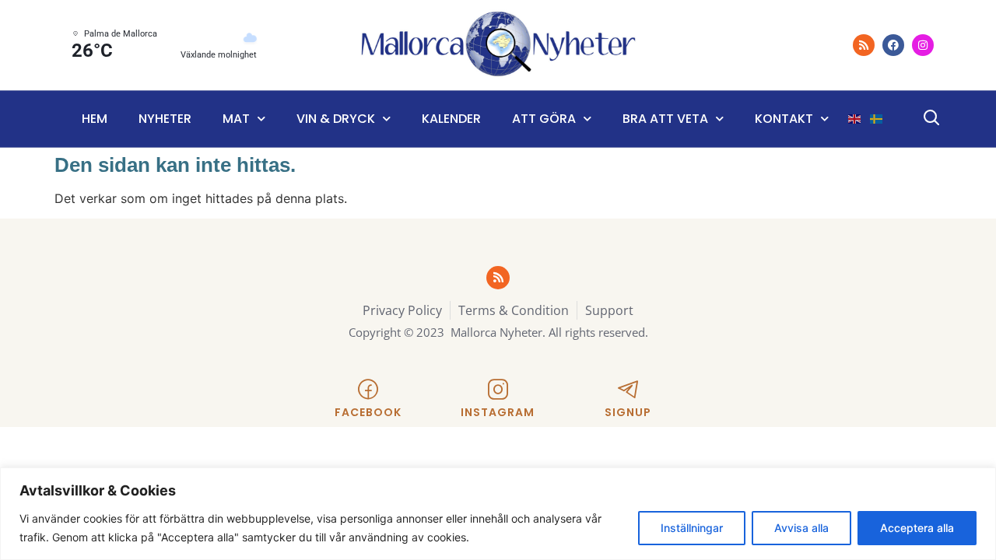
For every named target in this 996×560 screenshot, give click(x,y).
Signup (628, 412)
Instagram (498, 412)
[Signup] (628, 390)
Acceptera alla (917, 527)
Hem (94, 119)
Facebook (368, 412)
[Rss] (864, 45)
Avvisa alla (801, 527)
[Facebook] (893, 45)
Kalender (451, 119)
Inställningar (692, 527)
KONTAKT (784, 119)
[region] (498, 513)
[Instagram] (923, 45)
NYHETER (165, 119)
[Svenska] (877, 119)
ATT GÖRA (544, 119)
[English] (855, 119)
